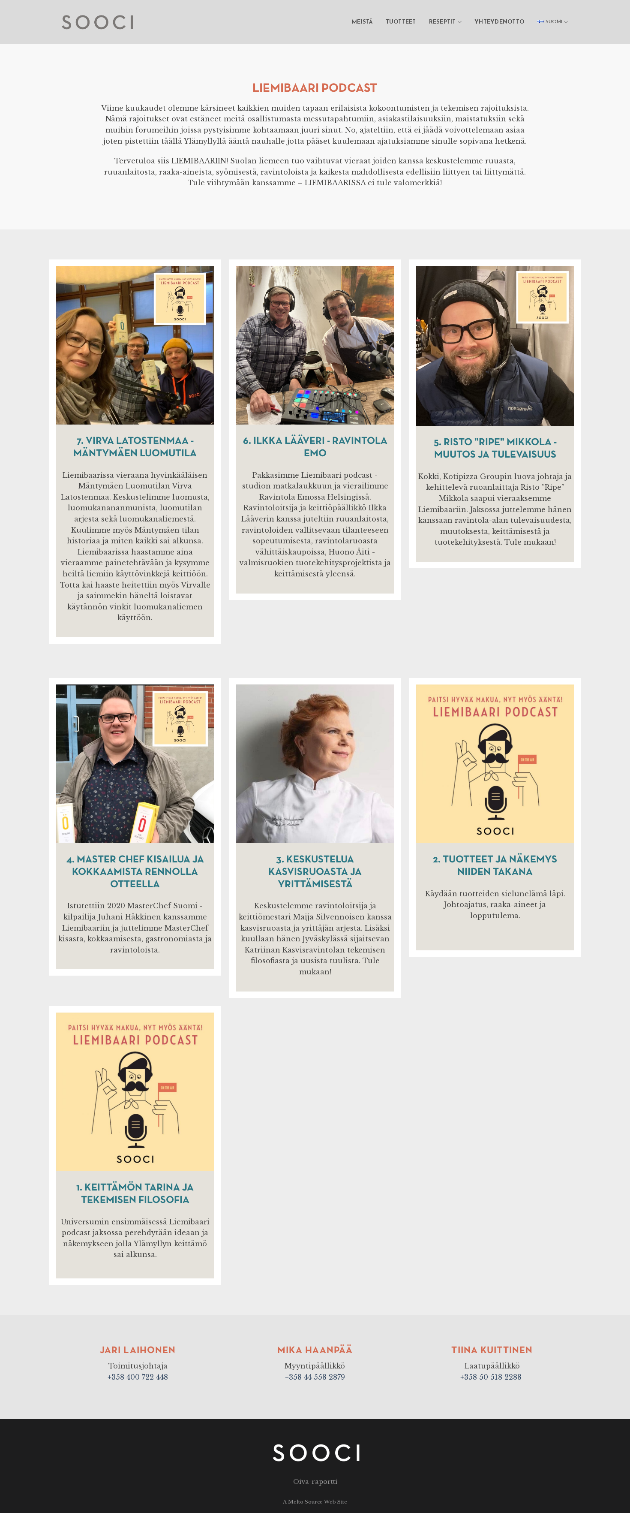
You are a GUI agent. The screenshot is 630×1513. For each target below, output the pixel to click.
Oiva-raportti (315, 1482)
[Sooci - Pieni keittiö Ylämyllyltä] (100, 22)
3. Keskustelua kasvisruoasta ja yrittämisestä (315, 871)
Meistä (362, 22)
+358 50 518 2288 (492, 1377)
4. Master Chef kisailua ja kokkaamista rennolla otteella (135, 871)
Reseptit (442, 22)
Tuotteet (401, 22)
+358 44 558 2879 (315, 1377)
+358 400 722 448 (138, 1377)
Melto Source (305, 1502)
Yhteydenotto (499, 22)
